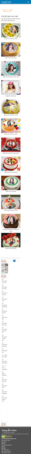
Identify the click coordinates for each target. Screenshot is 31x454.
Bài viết (3, 446)
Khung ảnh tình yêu (4, 293)
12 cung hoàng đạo (4, 367)
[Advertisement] (16, 6)
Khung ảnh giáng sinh (4, 345)
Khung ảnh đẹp (4, 317)
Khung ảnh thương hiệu (4, 399)
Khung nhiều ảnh (4, 374)
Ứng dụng (4, 441)
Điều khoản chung (6, 440)
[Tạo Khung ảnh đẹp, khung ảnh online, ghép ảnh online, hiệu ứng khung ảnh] (6, 2)
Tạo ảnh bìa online (6, 452)
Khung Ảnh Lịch (4, 351)
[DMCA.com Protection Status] (7, 436)
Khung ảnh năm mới (4, 281)
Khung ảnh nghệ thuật (4, 305)
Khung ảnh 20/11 (4, 386)
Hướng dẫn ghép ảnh (7, 445)
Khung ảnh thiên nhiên (4, 362)
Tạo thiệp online (5, 449)
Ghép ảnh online (4, 356)
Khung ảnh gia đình (4, 311)
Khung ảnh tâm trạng (4, 324)
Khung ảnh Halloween (4, 392)
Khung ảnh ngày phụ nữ (4, 330)
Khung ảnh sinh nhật (4, 287)
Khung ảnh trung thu (4, 380)
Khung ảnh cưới (4, 299)
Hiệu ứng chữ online (6, 451)
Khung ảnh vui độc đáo (4, 338)
